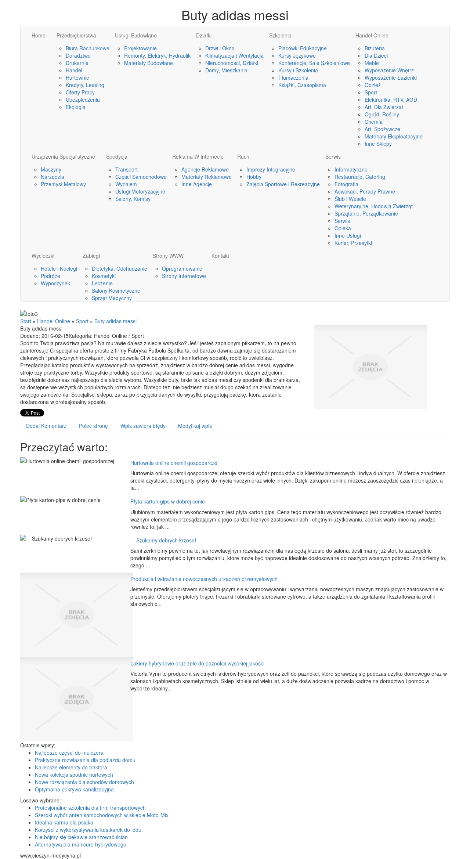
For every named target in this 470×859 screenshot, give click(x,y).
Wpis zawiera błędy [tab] (143, 425)
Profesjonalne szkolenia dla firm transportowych (90, 807)
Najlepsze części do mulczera (69, 752)
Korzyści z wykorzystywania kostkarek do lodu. (89, 829)
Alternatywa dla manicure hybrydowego (80, 844)
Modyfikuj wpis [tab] (195, 425)
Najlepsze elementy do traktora (71, 767)
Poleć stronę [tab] (93, 425)
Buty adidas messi (115, 321)
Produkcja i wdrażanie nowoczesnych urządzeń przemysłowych (204, 578)
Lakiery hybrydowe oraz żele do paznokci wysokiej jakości (197, 663)
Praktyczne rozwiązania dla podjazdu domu (85, 760)
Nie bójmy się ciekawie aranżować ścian (81, 837)
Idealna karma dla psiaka (64, 822)
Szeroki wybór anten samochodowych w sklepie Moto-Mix (102, 815)
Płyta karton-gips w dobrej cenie (167, 501)
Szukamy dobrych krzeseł (163, 540)
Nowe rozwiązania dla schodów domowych (84, 782)
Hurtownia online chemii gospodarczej (174, 462)
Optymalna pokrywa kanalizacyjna (74, 789)
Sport (82, 321)
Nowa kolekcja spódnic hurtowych (74, 774)
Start (25, 321)
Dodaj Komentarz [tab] (46, 425)
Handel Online (53, 321)
